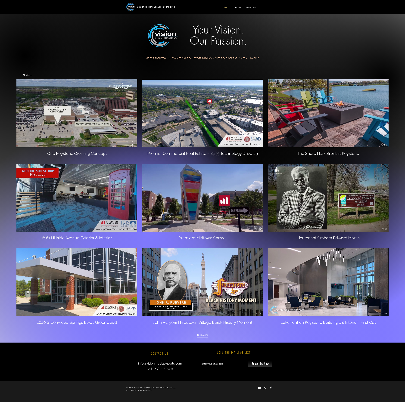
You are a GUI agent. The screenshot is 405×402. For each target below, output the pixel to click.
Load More (202, 334)
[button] (25, 75)
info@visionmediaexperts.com (160, 363)
